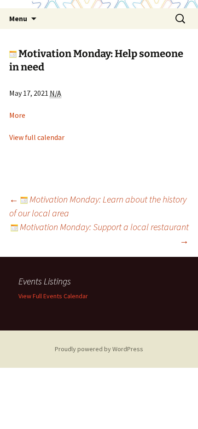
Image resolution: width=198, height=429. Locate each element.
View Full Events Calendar (53, 296)
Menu (18, 18)
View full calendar (36, 137)
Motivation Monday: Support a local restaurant (103, 233)
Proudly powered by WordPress (99, 349)
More (17, 115)
